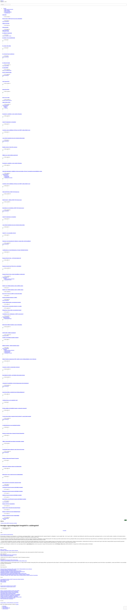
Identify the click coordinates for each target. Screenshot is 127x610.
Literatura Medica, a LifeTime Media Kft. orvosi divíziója (9, 602)
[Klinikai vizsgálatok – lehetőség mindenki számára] (5, 343)
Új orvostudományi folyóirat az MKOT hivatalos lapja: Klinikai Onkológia (12, 579)
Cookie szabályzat (5, 608)
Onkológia (6, 107)
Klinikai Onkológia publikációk (9, 350)
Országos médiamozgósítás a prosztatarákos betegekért (11, 302)
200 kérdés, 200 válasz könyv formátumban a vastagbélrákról (10, 595)
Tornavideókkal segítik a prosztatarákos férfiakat (8, 593)
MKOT (1, 549)
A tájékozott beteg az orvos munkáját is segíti (9, 400)
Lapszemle (5, 349)
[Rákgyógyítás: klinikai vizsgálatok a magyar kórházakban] (5, 322)
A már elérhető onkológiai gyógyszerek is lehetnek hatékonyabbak (13, 138)
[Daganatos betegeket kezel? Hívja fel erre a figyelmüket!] (5, 264)
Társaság (4, 8)
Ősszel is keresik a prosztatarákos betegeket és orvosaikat (12, 306)
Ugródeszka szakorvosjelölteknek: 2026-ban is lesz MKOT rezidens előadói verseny (16, 183)
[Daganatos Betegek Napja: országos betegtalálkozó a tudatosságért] (5, 272)
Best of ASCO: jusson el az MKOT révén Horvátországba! (12, 293)
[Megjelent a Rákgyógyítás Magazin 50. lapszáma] (5, 456)
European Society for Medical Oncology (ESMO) (8, 585)
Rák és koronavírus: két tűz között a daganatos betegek (11, 482)
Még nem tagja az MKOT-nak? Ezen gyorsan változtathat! (12, 18)
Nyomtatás (64, 530)
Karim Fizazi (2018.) (5, 89)
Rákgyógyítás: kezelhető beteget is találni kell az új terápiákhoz (10, 594)
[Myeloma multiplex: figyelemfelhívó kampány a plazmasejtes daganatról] (5, 406)
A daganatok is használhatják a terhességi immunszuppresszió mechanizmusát (15, 383)
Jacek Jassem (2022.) (5, 81)
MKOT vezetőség (7, 11)
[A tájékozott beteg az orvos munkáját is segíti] (5, 398)
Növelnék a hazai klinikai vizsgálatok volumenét (10, 337)
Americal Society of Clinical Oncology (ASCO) (7, 586)
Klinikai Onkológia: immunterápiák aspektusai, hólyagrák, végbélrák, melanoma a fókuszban (15, 574)
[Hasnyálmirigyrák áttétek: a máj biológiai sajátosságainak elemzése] (5, 373)
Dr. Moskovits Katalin (6, 62)
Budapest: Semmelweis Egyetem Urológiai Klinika (10, 515)
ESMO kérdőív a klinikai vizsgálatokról (9, 332)
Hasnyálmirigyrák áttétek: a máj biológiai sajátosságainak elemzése (13, 375)
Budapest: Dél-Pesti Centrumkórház (8, 503)
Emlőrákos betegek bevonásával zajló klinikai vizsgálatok (12, 495)
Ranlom (17, 604)
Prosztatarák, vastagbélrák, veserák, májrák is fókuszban (12, 163)
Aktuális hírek (5, 106)
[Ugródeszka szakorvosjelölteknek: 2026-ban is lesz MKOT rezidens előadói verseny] (5, 128)
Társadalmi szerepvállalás (8, 177)
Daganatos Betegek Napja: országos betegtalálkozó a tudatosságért (13, 274)
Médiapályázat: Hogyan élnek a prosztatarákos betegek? (11, 310)
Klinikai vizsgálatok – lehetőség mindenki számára (10, 345)
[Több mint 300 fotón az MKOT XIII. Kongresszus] (5, 189)
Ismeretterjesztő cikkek (8, 318)
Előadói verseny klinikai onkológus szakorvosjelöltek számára (12, 285)
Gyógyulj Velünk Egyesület (4, 534)
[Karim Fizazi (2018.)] (5, 87)
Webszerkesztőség (5, 27)
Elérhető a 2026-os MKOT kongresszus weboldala (9, 523)
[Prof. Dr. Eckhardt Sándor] (6, 70)
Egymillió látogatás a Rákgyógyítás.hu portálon (7, 597)
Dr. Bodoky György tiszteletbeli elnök (8, 37)
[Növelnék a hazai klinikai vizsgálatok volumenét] (5, 335)
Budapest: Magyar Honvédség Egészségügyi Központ (11, 507)
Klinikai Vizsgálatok (6, 317)
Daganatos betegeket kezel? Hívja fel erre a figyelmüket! (11, 266)
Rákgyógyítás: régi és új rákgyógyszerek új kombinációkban (12, 474)
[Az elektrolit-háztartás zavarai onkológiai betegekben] (5, 423)
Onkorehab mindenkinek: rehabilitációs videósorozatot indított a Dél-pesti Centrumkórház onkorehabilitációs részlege (22, 171)
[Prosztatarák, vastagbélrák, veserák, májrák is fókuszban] (5, 161)
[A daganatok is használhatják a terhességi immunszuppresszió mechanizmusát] (5, 381)
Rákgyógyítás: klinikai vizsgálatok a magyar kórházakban (12, 324)
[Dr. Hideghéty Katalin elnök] (5, 31)
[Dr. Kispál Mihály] (5, 65)
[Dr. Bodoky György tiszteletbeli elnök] (6, 35)
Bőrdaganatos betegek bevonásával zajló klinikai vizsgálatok (12, 491)
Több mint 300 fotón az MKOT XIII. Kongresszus (10, 191)
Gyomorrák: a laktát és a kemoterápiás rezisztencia (8, 569)
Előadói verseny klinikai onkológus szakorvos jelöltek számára (12, 289)
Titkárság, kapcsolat (5, 23)
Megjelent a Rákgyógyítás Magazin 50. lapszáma (10, 458)
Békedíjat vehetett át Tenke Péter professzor (9, 147)
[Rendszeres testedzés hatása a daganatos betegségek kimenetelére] (5, 431)
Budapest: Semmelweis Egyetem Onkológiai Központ (11, 511)
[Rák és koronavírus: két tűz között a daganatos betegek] (5, 480)
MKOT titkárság (7, 10)
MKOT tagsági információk (8, 9)
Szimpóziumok (6, 176)
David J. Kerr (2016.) (6, 97)
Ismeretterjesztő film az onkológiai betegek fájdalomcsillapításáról (13, 392)
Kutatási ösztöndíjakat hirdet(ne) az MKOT (9, 297)
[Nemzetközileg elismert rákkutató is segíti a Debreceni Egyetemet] (5, 447)
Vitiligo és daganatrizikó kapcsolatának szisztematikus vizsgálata (13, 441)
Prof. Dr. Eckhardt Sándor (6, 72)
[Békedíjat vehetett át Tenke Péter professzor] (5, 145)
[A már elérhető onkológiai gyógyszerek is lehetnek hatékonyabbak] (5, 136)
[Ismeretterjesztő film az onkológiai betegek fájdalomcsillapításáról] (5, 390)
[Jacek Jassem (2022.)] (5, 79)
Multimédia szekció (7, 351)
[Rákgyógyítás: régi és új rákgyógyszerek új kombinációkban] (5, 472)
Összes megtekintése (5, 21)
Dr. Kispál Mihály (5, 67)
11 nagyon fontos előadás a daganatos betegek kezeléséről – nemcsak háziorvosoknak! (16, 416)
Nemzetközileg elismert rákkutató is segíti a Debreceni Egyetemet (13, 449)
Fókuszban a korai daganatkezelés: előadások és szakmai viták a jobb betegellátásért (16, 241)
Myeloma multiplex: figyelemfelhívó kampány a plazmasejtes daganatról (14, 408)
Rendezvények (9, 554)
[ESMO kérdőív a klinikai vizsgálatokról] (5, 330)
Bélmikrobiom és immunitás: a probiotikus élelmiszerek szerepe (10, 572)
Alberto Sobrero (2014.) (6, 102)
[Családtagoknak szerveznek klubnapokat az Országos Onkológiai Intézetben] (5, 248)
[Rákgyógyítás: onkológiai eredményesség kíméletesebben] (5, 464)
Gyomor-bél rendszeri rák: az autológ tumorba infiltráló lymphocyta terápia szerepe (13, 573)
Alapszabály (4, 14)
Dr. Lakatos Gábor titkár (6, 45)
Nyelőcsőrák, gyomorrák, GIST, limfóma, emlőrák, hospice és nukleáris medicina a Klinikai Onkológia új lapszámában (19, 575)
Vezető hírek (11, 534)
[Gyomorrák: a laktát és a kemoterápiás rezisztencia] (5, 365)
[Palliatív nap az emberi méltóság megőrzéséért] (5, 153)
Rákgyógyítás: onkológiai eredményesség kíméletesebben (11, 466)
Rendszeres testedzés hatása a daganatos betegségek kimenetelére (13, 433)
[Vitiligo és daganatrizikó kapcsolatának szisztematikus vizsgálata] (5, 439)
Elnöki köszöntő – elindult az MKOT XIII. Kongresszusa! (12, 199)
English (4, 519)
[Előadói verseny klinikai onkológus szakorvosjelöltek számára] (5, 283)
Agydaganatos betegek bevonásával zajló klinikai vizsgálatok (12, 487)
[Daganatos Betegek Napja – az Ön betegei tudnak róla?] (5, 256)
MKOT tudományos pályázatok (9, 278)
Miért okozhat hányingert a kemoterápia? (6, 598)
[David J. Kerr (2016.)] (5, 95)
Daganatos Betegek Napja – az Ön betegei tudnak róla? (11, 258)
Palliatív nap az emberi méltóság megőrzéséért (10, 155)
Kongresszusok (6, 175)
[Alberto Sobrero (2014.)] (7, 100)
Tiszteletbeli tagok (7, 12)
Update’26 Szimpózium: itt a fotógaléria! (9, 216)
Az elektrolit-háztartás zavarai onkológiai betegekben (11, 425)
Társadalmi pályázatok (7, 279)
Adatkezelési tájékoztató (6, 607)
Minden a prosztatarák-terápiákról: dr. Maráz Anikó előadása (9, 590)
